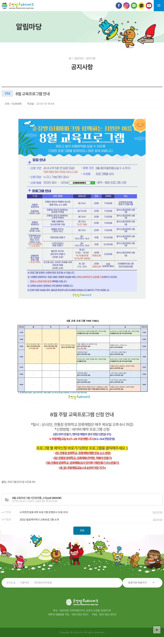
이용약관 (24, 582)
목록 (82, 530)
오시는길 (10, 582)
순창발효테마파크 (18, 5)
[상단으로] (157, 630)
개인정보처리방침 (43, 582)
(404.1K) (36, 498)
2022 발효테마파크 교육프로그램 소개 (39, 519)
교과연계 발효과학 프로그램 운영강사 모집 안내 (44, 512)
